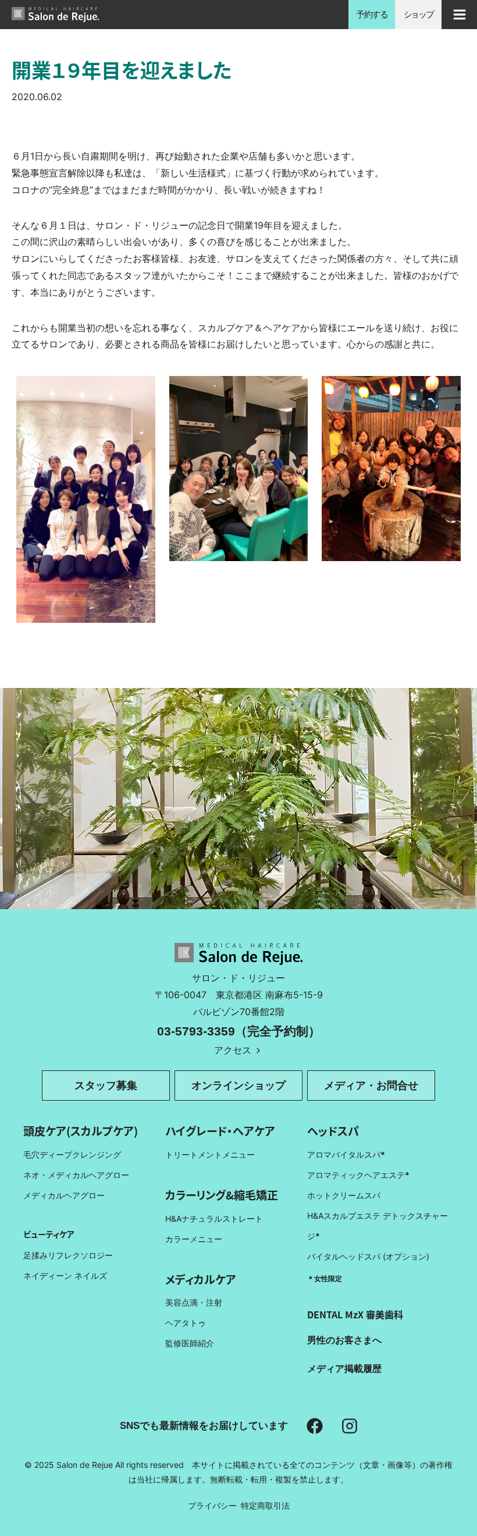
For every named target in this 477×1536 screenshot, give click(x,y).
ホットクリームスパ (343, 1195)
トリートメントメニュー (210, 1154)
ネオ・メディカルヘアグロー (76, 1175)
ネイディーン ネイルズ (65, 1275)
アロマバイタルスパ (343, 1154)
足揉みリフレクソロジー (68, 1255)
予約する (371, 14)
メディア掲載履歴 (344, 1368)
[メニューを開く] (459, 14)
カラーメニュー (193, 1239)
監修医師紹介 (189, 1343)
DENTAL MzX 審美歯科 (355, 1314)
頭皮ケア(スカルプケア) (80, 1130)
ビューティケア (48, 1234)
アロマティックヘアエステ (358, 1175)
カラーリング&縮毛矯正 (221, 1194)
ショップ (418, 14)
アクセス (232, 1050)
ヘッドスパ (333, 1130)
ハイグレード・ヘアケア (220, 1130)
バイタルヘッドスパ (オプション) (368, 1256)
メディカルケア (200, 1279)
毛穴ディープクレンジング (72, 1154)
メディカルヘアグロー (64, 1195)
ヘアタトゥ (185, 1323)
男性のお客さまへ (344, 1340)
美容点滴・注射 (193, 1302)
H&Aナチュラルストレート (214, 1218)
